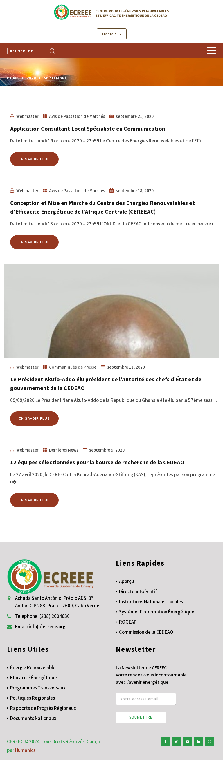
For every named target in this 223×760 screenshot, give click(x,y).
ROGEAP (127, 622)
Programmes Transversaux (38, 688)
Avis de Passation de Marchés (77, 116)
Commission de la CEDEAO (146, 632)
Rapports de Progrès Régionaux (43, 708)
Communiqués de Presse (72, 367)
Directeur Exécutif (138, 591)
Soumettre (140, 717)
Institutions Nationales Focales (151, 601)
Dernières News (63, 450)
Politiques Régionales (32, 698)
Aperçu (126, 581)
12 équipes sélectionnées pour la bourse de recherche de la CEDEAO (97, 462)
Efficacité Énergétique (33, 677)
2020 (31, 77)
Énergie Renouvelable (32, 667)
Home (13, 77)
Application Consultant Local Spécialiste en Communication (87, 129)
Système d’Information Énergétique (156, 612)
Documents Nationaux (33, 718)
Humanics (25, 750)
